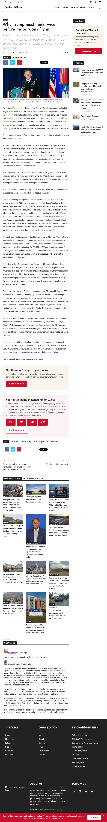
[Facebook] (87, 2)
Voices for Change (32, 543)
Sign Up (91, 8)
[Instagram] (91, 2)
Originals (74, 8)
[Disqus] (36, 680)
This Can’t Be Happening (82, 739)
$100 (42, 422)
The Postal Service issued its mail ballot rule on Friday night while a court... (92, 130)
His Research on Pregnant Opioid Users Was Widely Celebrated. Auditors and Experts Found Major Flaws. (13, 531)
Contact (42, 754)
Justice (5, 496)
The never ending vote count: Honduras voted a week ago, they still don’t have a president (17, 467)
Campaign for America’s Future (85, 743)
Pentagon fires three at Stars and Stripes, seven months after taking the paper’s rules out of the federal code (12, 505)
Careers (42, 743)
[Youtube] (100, 2)
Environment (54, 524)
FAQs (41, 747)
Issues (57, 8)
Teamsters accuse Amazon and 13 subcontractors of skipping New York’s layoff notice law (57, 613)
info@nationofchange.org (51, 809)
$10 (11, 422)
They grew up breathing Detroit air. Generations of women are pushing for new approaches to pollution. (59, 583)
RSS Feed (9, 754)
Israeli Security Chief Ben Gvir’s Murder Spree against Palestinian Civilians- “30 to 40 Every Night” (35, 552)
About (41, 735)
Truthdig (75, 754)
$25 (21, 422)
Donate (83, 8)
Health (5, 522)
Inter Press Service (80, 758)
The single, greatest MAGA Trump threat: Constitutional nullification (35, 499)
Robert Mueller (52, 442)
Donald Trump (26, 442)
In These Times (78, 766)
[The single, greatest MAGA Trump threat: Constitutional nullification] (36, 489)
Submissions (44, 750)
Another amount (17, 430)
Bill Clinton (14, 442)
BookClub (9, 750)
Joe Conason (9, 53)
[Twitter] (95, 2)
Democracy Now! (79, 750)
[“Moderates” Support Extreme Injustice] (76, 117)
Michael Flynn (18, 108)
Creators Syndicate (19, 57)
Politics (5, 20)
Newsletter (9, 739)
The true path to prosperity (57, 464)
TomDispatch (78, 747)
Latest (65, 8)
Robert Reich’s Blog (80, 735)
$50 (32, 422)
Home (7, 735)
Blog (7, 747)
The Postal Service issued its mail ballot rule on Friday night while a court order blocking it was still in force (59, 505)
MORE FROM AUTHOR (33, 478)
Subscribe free (16, 384)
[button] (99, 8)
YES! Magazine (78, 762)
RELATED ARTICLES (12, 478)
